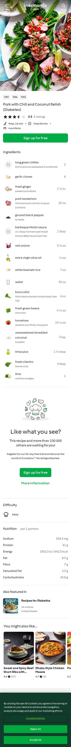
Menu (7, 9)
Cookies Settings (35, 718)
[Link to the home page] (35, 7)
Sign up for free (35, 138)
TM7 (6, 97)
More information (35, 483)
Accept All (35, 739)
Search (63, 9)
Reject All (35, 729)
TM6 (15, 97)
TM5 (23, 97)
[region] (35, 720)
